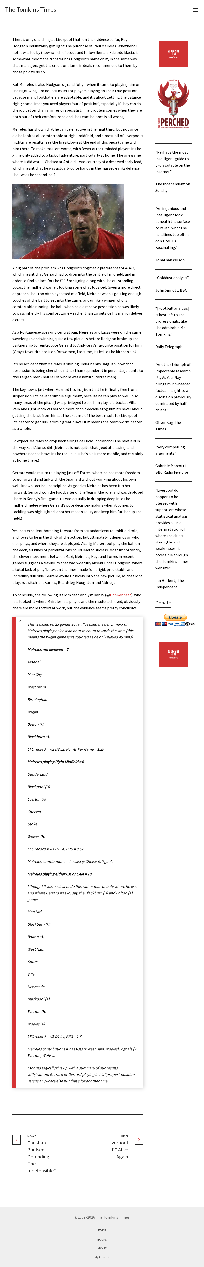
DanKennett (120, 594)
